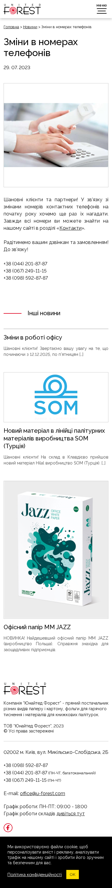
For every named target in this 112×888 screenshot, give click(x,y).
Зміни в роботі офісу (33, 337)
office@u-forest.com (42, 793)
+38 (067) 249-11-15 (25, 780)
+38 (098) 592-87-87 (26, 765)
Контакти (70, 228)
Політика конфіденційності (34, 874)
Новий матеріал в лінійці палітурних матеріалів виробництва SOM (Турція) (54, 438)
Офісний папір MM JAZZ (37, 627)
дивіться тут (70, 813)
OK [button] (72, 874)
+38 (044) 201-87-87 (25, 773)
